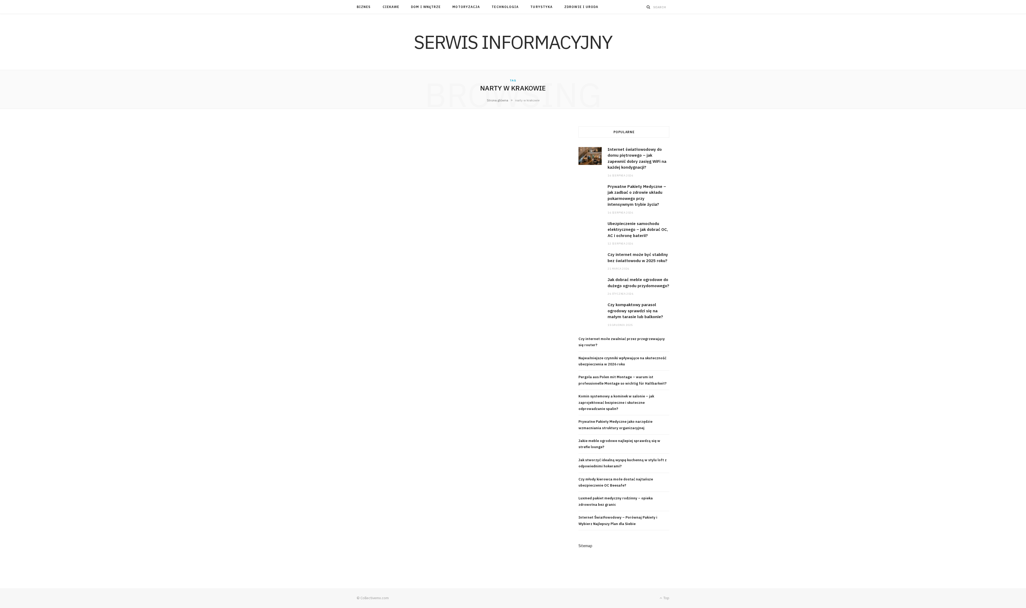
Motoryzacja (466, 7)
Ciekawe (391, 7)
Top (666, 598)
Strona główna (497, 100)
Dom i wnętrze (426, 7)
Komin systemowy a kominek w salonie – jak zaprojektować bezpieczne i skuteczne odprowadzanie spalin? (616, 402)
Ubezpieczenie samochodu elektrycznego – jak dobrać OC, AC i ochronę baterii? (638, 229)
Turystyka (541, 7)
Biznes (364, 7)
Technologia (505, 7)
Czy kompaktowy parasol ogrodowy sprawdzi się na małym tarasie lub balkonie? (635, 310)
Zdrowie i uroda (581, 7)
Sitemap (585, 545)
